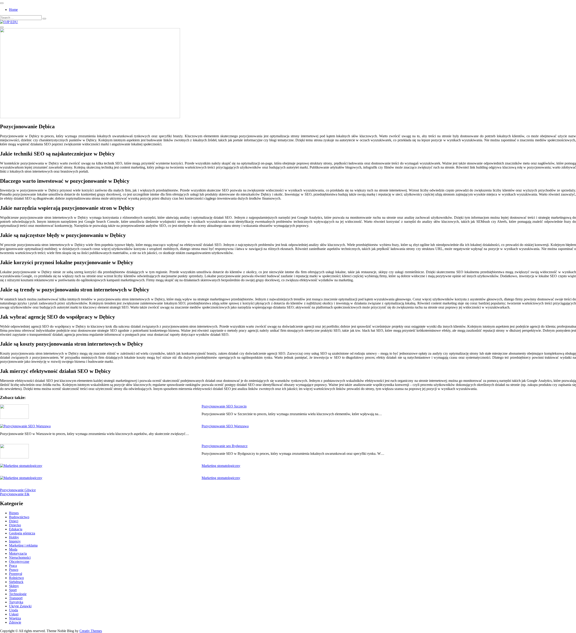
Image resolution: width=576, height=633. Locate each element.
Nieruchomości (20, 557)
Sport (13, 590)
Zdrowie (15, 622)
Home (13, 9)
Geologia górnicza (22, 533)
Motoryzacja (18, 553)
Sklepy (14, 586)
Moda (13, 549)
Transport (15, 598)
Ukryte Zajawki (20, 606)
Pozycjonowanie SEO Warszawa (225, 426)
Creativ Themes (90, 631)
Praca (13, 566)
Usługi (13, 614)
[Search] (44, 18)
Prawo (13, 570)
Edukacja (15, 529)
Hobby (14, 537)
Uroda (13, 610)
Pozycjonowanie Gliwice (18, 490)
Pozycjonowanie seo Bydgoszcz (225, 446)
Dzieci (13, 521)
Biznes (14, 513)
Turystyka (16, 602)
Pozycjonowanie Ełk (14, 494)
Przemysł (15, 574)
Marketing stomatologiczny (221, 466)
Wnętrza (15, 618)
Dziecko (15, 525)
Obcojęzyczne (19, 561)
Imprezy (15, 541)
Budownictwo (19, 517)
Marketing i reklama (23, 545)
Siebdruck (16, 582)
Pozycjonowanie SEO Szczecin (224, 406)
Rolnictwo (16, 578)
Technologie (18, 594)
